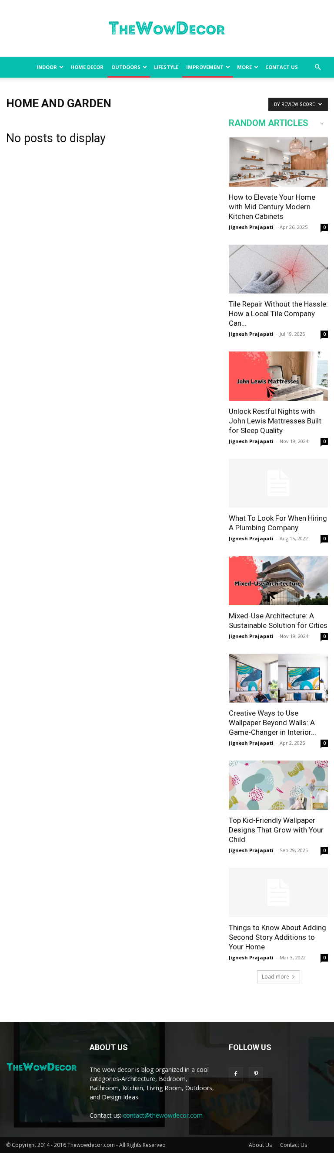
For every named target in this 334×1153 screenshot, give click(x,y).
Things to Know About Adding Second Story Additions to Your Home (277, 937)
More (244, 67)
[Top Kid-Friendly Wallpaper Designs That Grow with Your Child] (278, 785)
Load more (275, 976)
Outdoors (125, 67)
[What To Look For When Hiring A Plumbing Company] (278, 483)
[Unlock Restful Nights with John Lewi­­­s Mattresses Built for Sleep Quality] (278, 376)
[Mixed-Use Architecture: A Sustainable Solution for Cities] (278, 580)
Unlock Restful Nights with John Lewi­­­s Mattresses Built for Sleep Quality (275, 421)
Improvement (205, 67)
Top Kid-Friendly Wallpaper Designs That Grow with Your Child (276, 830)
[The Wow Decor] (167, 28)
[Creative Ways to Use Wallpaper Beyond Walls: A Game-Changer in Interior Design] (278, 678)
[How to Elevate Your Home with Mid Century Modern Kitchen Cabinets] (278, 162)
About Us (260, 1145)
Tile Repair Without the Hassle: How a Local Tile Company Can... (278, 313)
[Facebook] (236, 1074)
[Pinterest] (256, 1074)
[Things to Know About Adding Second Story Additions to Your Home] (278, 892)
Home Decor (87, 67)
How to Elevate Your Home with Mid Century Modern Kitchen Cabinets (272, 207)
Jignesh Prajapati (251, 227)
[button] (317, 67)
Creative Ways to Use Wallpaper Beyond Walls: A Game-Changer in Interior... (272, 723)
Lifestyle (166, 67)
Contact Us (281, 67)
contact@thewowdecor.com (163, 1115)
